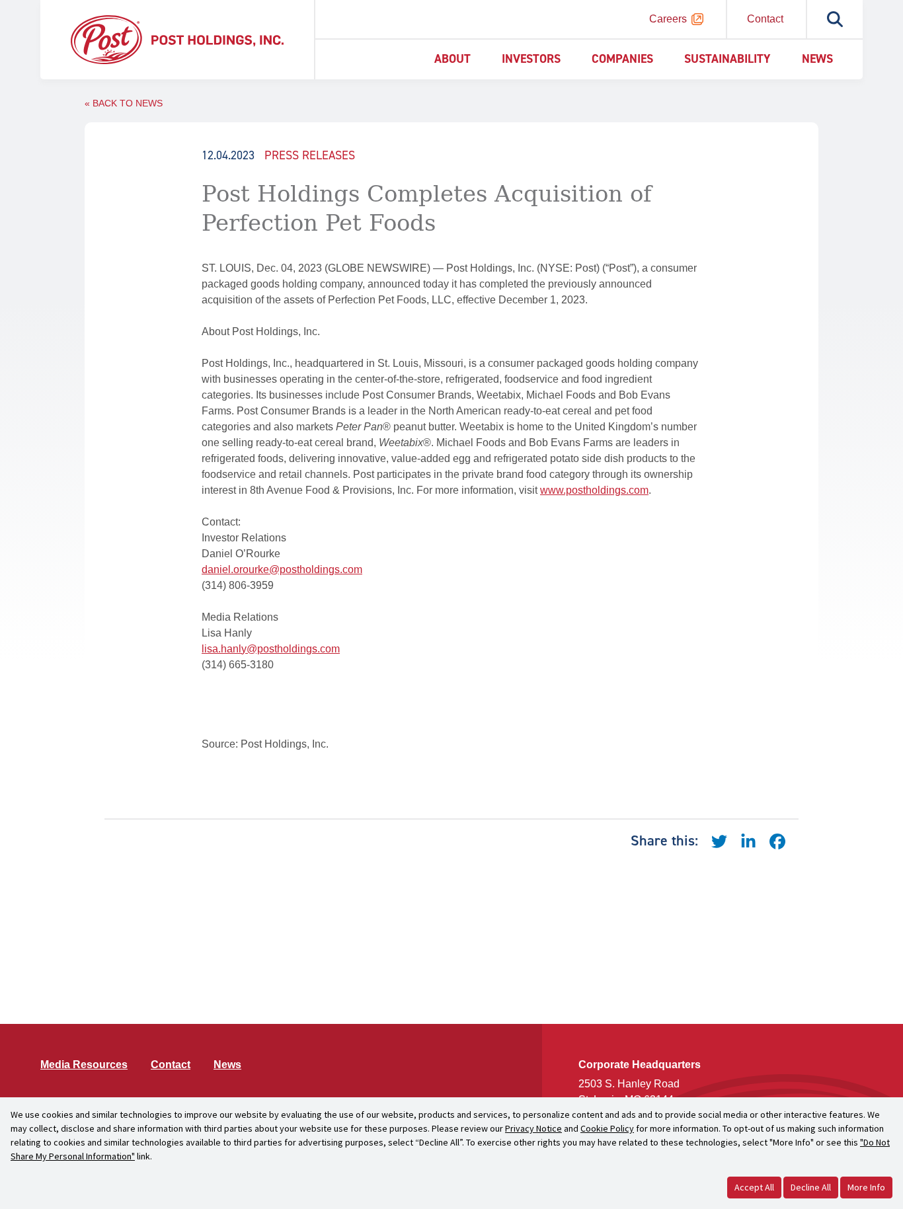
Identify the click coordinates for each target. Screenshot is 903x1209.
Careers (668, 18)
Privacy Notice (533, 1128)
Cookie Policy (607, 1128)
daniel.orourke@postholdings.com (282, 569)
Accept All (754, 1187)
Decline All (811, 1187)
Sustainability (727, 59)
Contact (765, 18)
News (817, 59)
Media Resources (84, 1064)
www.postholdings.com (594, 490)
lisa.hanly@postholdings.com (271, 648)
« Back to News (124, 103)
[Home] (177, 38)
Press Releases (309, 155)
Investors (531, 59)
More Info (866, 1187)
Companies (622, 59)
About (452, 59)
